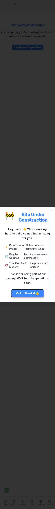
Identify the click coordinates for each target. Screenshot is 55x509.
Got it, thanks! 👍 (27, 293)
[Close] (51, 210)
